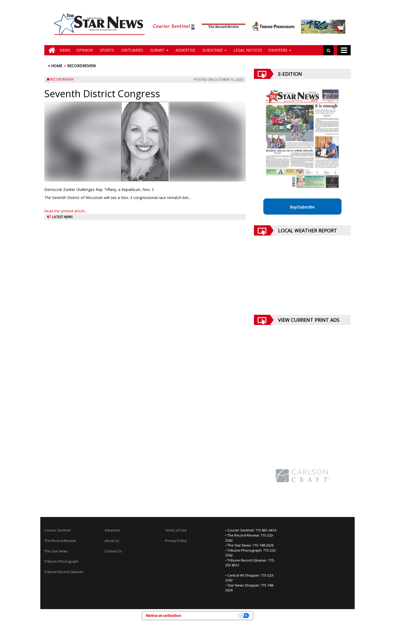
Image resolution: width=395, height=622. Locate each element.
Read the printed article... (65, 211)
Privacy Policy (176, 540)
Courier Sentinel (57, 530)
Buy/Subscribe (302, 206)
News (65, 50)
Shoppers (278, 50)
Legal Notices (247, 50)
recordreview (81, 65)
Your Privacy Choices (212, 615)
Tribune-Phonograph (61, 561)
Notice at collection (163, 615)
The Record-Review (60, 540)
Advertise (184, 50)
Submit (157, 50)
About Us (112, 540)
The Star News (56, 551)
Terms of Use (176, 530)
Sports (106, 50)
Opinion (84, 50)
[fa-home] (50, 50)
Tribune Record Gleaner (64, 571)
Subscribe (212, 50)
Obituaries (131, 50)
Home (56, 65)
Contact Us (113, 551)
